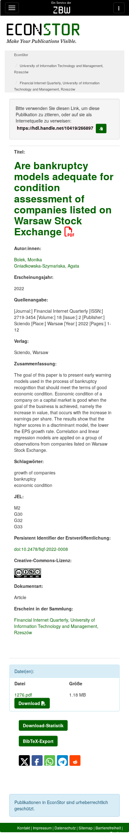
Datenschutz (65, 827)
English (116, 833)
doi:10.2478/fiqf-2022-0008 (41, 549)
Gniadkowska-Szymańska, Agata (46, 266)
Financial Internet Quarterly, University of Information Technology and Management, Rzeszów (56, 626)
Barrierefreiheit (108, 827)
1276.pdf (23, 695)
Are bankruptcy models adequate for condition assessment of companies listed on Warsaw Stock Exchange (63, 198)
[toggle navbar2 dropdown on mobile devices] (119, 8)
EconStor (21, 54)
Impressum (42, 827)
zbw (62, 10)
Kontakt (23, 827)
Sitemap (86, 827)
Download (29, 703)
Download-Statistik (43, 725)
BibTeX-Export (38, 741)
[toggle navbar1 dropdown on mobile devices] (12, 8)
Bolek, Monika (28, 259)
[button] (24, 760)
